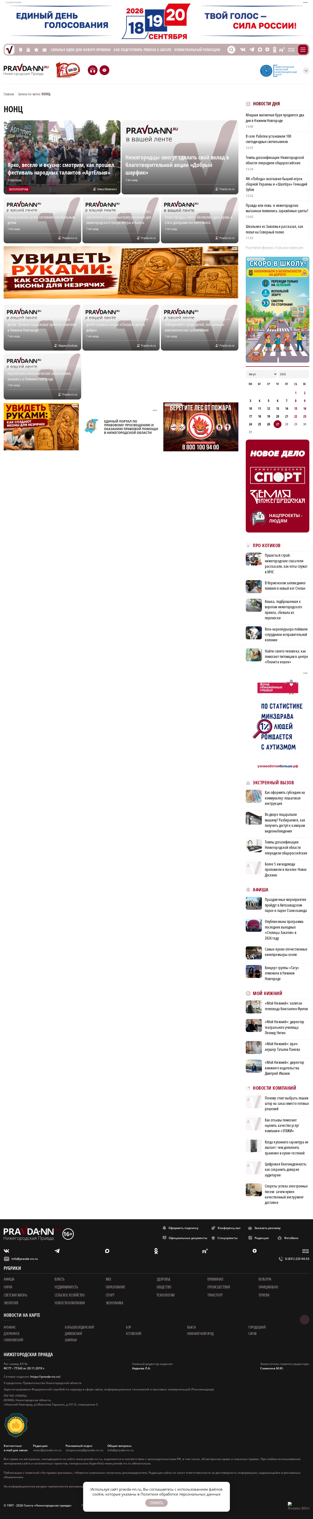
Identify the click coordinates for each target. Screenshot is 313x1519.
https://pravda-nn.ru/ (45, 1377)
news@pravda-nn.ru (47, 1450)
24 (250, 424)
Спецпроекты (227, 1238)
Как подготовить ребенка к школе (142, 49)
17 (250, 416)
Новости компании (70, 1303)
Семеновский (13, 1339)
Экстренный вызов (273, 782)
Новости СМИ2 (259, 1213)
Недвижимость (66, 1287)
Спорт (110, 1295)
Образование (115, 1287)
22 (295, 416)
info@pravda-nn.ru (24, 1259)
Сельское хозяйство (70, 1295)
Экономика (114, 1303)
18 (259, 416)
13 (277, 408)
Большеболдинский (79, 1327)
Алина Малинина (107, 189)
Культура (264, 1279)
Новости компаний (274, 1088)
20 (277, 416)
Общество (163, 1287)
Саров (252, 1333)
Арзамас (10, 1327)
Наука (8, 1287)
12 (268, 408)
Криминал (215, 1279)
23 (304, 416)
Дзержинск (12, 1333)
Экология (11, 1303)
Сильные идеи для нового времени (81, 49)
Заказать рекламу (267, 1228)
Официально (268, 1287)
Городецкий (257, 1327)
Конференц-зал (229, 1228)
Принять (156, 1503)
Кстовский (133, 1333)
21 (286, 416)
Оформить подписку (183, 1228)
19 (268, 416)
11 (259, 408)
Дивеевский (73, 1333)
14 (286, 408)
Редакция (262, 1238)
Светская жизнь (15, 1295)
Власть (59, 1279)
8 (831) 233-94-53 (297, 1259)
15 (295, 408)
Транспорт (215, 1295)
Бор (128, 1327)
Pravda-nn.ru (227, 189)
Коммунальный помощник (198, 49)
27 (277, 424)
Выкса (191, 1327)
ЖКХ (108, 1279)
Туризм (263, 1295)
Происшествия (218, 1287)
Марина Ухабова (67, 345)
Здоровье (163, 1279)
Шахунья (71, 1339)
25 (259, 424)
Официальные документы (188, 1238)
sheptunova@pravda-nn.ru (84, 1450)
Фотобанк (291, 1238)
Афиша (260, 889)
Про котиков (267, 545)
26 (268, 424)
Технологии (165, 1295)
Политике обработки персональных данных (181, 1494)
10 (250, 408)
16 (304, 408)
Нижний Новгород (200, 1333)
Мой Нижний (267, 993)
